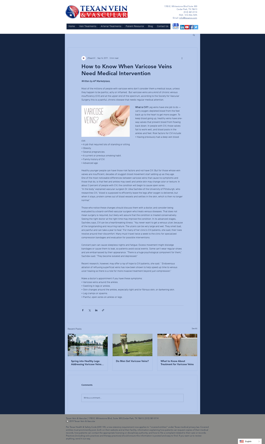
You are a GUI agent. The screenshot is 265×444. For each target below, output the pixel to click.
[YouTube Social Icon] (187, 27)
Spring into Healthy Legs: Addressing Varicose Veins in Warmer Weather (87, 362)
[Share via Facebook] (82, 310)
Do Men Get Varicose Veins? (132, 361)
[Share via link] (103, 310)
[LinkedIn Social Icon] (182, 27)
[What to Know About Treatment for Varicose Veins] (177, 345)
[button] (194, 35)
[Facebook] (191, 27)
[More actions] (182, 58)
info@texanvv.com (188, 18)
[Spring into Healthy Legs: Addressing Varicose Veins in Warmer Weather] (88, 345)
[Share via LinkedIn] (96, 310)
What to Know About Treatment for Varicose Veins (177, 362)
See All (194, 328)
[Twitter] (196, 27)
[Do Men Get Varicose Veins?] (133, 345)
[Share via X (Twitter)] (89, 310)
